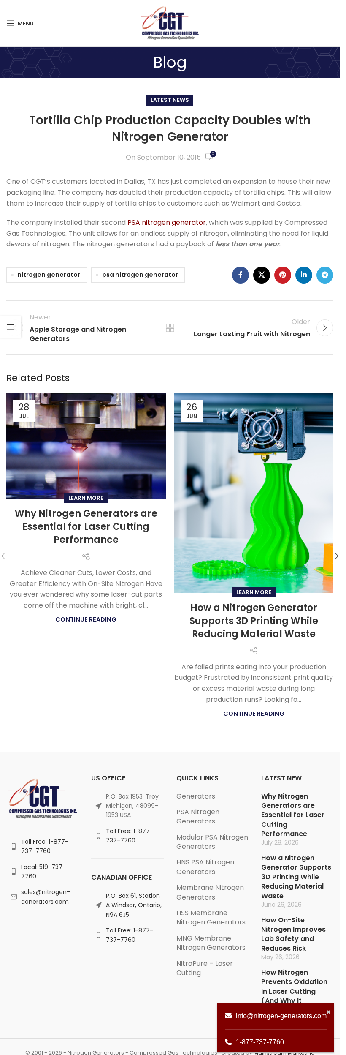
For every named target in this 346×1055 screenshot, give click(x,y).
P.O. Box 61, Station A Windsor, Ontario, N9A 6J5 (134, 905)
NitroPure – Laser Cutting (204, 968)
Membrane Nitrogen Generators (210, 892)
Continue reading (85, 619)
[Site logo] (170, 22)
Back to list (170, 327)
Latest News (170, 100)
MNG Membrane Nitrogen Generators (211, 942)
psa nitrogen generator (140, 274)
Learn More (85, 498)
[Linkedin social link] (303, 275)
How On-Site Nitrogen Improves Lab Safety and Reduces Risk (293, 934)
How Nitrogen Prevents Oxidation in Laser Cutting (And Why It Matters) (294, 991)
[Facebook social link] (240, 275)
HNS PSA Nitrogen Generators (205, 866)
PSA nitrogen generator (166, 222)
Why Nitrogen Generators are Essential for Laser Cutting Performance (86, 526)
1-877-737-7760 (260, 1042)
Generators (195, 796)
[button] (336, 556)
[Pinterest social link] (282, 275)
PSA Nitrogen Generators (197, 816)
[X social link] (261, 275)
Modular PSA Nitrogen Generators (212, 841)
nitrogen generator (48, 274)
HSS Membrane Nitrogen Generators (211, 917)
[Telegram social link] (324, 275)
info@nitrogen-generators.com (281, 1016)
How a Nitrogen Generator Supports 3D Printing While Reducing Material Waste (253, 621)
